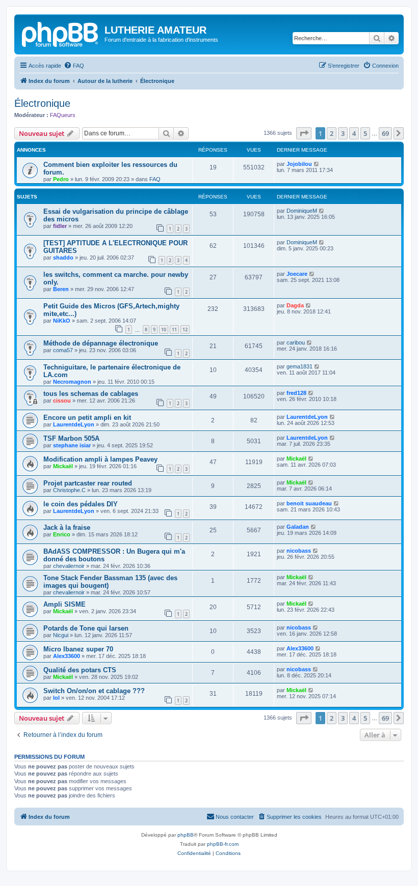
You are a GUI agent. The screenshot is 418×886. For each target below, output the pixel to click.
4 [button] (354, 133)
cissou (62, 400)
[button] (303, 133)
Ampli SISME (64, 604)
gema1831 (299, 366)
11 (174, 329)
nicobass (298, 551)
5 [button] (365, 133)
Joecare (296, 274)
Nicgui (60, 635)
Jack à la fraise (66, 527)
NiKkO (61, 321)
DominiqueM (301, 211)
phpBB (185, 835)
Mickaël (63, 466)
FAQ (155, 179)
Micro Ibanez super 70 (78, 649)
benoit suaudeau (309, 503)
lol (56, 698)
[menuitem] (74, 66)
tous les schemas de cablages (90, 393)
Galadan (297, 527)
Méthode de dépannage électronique (100, 343)
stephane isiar (72, 445)
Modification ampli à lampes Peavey (100, 459)
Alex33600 (66, 656)
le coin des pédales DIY (80, 504)
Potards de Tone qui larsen (85, 628)
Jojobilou (299, 164)
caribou (295, 342)
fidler (60, 226)
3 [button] (343, 133)
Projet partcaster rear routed (87, 483)
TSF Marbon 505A (71, 438)
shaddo (63, 257)
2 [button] (331, 133)
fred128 (296, 393)
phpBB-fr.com (223, 844)
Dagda (295, 305)
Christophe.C (69, 490)
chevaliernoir (69, 566)
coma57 (63, 350)
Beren (61, 289)
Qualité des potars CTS (79, 670)
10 (163, 329)
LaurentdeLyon (73, 424)
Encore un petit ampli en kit (87, 417)
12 (185, 329)
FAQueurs (62, 115)
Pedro (61, 179)
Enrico (61, 534)
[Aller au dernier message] (317, 164)
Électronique (42, 103)
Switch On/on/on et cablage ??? (94, 691)
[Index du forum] (60, 33)
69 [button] (385, 133)
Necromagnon (72, 382)
